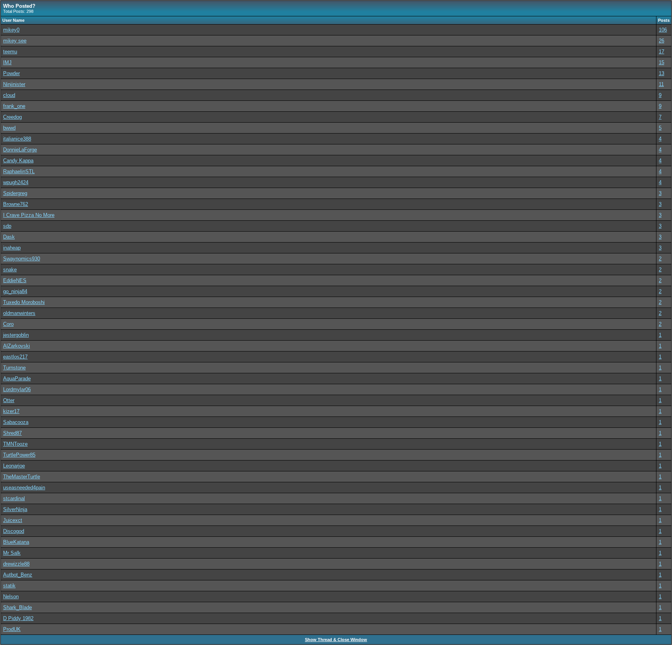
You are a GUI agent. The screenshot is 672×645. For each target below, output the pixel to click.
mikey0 (11, 30)
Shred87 (12, 433)
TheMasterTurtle (21, 477)
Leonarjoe (14, 466)
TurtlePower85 (19, 455)
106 (663, 30)
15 (661, 62)
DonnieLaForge (20, 150)
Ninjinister (14, 84)
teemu (10, 51)
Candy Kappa (18, 160)
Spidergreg (15, 193)
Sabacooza (15, 422)
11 (661, 84)
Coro (8, 324)
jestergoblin (16, 335)
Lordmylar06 (17, 389)
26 (661, 41)
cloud (9, 95)
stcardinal (14, 498)
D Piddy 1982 (18, 618)
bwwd (9, 128)
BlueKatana (16, 542)
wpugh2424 (15, 182)
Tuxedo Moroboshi (24, 302)
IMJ (7, 62)
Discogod (13, 531)
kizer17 (11, 411)
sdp (7, 226)
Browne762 (15, 204)
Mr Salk (12, 553)
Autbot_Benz (17, 575)
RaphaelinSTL (19, 171)
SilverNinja (15, 509)
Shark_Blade (17, 607)
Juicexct (12, 520)
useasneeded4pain (24, 487)
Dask (9, 237)
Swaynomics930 (21, 259)
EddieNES (14, 280)
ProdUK (12, 629)
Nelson (11, 596)
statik (9, 586)
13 (661, 73)
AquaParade (17, 378)
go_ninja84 (15, 291)
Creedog (12, 117)
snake (10, 269)
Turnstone (14, 368)
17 (661, 51)
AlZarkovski (16, 346)
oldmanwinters (19, 313)
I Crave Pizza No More (28, 215)
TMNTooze (15, 444)
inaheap (12, 248)
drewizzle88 (16, 564)
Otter (8, 400)
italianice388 (17, 139)
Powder (11, 73)
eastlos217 (15, 357)
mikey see (14, 41)
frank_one (14, 106)
